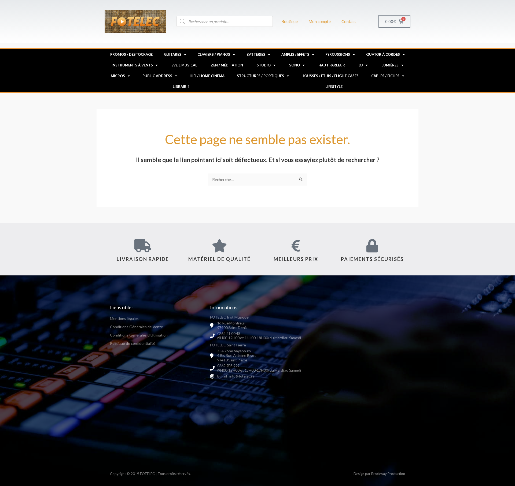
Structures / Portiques (260, 76)
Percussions (337, 54)
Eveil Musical (184, 65)
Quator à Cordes (383, 54)
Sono (294, 65)
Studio (264, 65)
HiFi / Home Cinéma (207, 76)
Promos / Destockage (131, 54)
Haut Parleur (331, 65)
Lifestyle (334, 86)
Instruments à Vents (132, 65)
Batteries (256, 54)
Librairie (181, 86)
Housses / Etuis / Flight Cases (330, 76)
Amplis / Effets (295, 54)
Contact (348, 21)
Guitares (172, 54)
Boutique (289, 21)
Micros (118, 76)
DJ (361, 65)
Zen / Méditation (227, 65)
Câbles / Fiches (385, 76)
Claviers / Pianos (213, 54)
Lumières (390, 65)
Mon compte (319, 21)
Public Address (157, 76)
